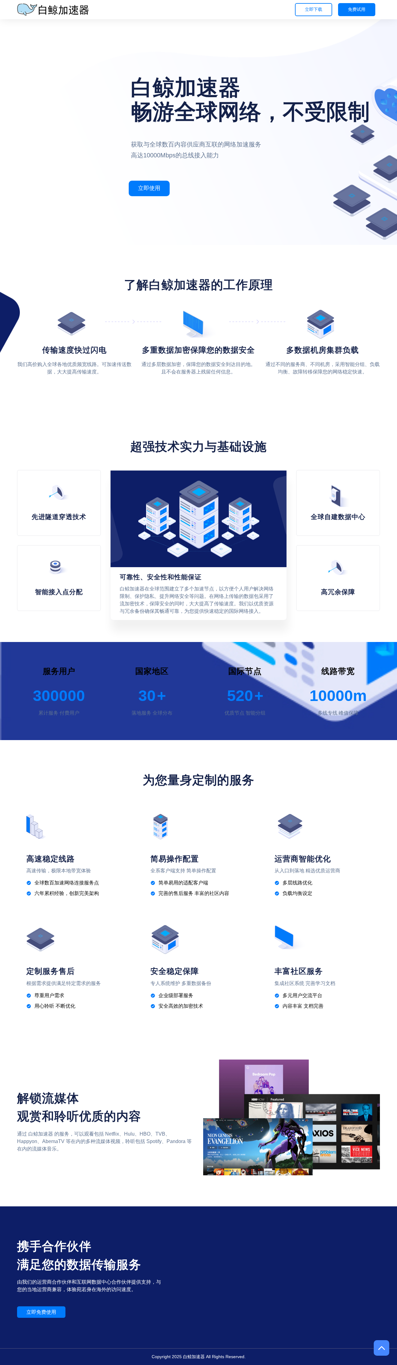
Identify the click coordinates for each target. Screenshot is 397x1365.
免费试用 (356, 9)
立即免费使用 (41, 1312)
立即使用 (149, 188)
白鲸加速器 (194, 1356)
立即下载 (313, 9)
